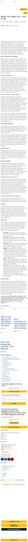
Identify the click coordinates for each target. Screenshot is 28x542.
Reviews (5, 514)
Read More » (4, 328)
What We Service (7, 494)
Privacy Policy (4, 481)
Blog (7, 21)
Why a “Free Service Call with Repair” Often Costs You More (6, 321)
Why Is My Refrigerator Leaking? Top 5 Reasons (7, 345)
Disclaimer (11, 481)
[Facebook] (2, 459)
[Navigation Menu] (25, 13)
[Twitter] (5, 459)
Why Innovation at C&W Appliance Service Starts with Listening (20, 323)
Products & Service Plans (6, 502)
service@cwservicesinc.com (11, 449)
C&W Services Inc (9, 480)
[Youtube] (8, 459)
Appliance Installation (8, 498)
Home (3, 21)
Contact (5, 518)
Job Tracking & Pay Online (6, 507)
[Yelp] (12, 459)
